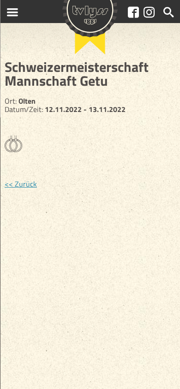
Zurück (26, 183)
